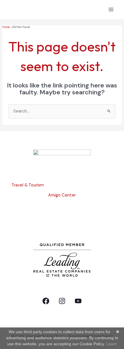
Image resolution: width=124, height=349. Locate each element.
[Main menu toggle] (111, 9)
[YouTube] (78, 300)
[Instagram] (62, 300)
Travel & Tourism (28, 185)
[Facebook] (45, 300)
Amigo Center (62, 195)
